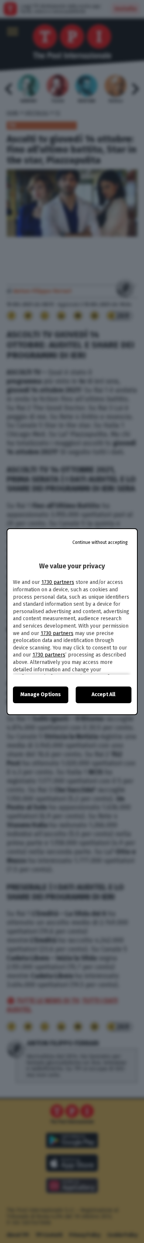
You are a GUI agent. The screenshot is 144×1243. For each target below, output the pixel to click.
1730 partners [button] (57, 582)
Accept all (103, 694)
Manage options (40, 694)
